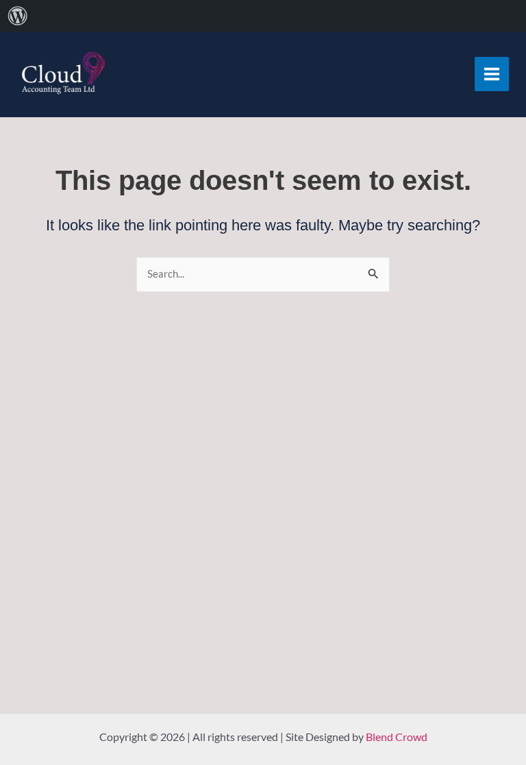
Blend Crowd (396, 736)
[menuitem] (18, 16)
